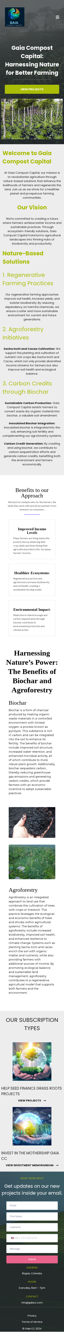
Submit (32, 1259)
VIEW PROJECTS (29, 1100)
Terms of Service (32, 1322)
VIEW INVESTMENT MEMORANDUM (29, 1165)
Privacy (32, 1315)
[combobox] (15, 1238)
